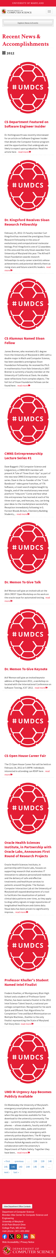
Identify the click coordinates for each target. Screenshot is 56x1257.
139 (42, 1161)
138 (35, 1161)
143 (20, 1166)
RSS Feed (32, 1236)
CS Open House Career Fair (25, 755)
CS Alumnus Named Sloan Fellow (24, 340)
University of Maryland (28, 3)
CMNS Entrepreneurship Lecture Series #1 (23, 455)
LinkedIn (25, 1236)
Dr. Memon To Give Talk (22, 582)
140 (50, 1161)
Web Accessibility (10, 1241)
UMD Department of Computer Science (22, 11)
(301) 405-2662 (22, 1230)
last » (16, 1172)
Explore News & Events (28, 23)
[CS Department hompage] (28, 1249)
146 (42, 1166)
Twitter (11, 1236)
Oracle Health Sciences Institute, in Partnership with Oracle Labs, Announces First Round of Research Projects (27, 849)
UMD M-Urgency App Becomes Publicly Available (28, 1094)
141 (6, 1166)
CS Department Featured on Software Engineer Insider (26, 124)
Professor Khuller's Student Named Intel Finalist (26, 982)
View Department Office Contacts (17, 1206)
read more (23, 151)
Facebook (4, 1236)
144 (28, 1166)
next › (7, 1172)
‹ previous (19, 1161)
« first (7, 1161)
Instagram (18, 1236)
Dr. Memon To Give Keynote (25, 669)
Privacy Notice (27, 1241)
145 (35, 1166)
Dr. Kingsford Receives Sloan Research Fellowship (26, 222)
